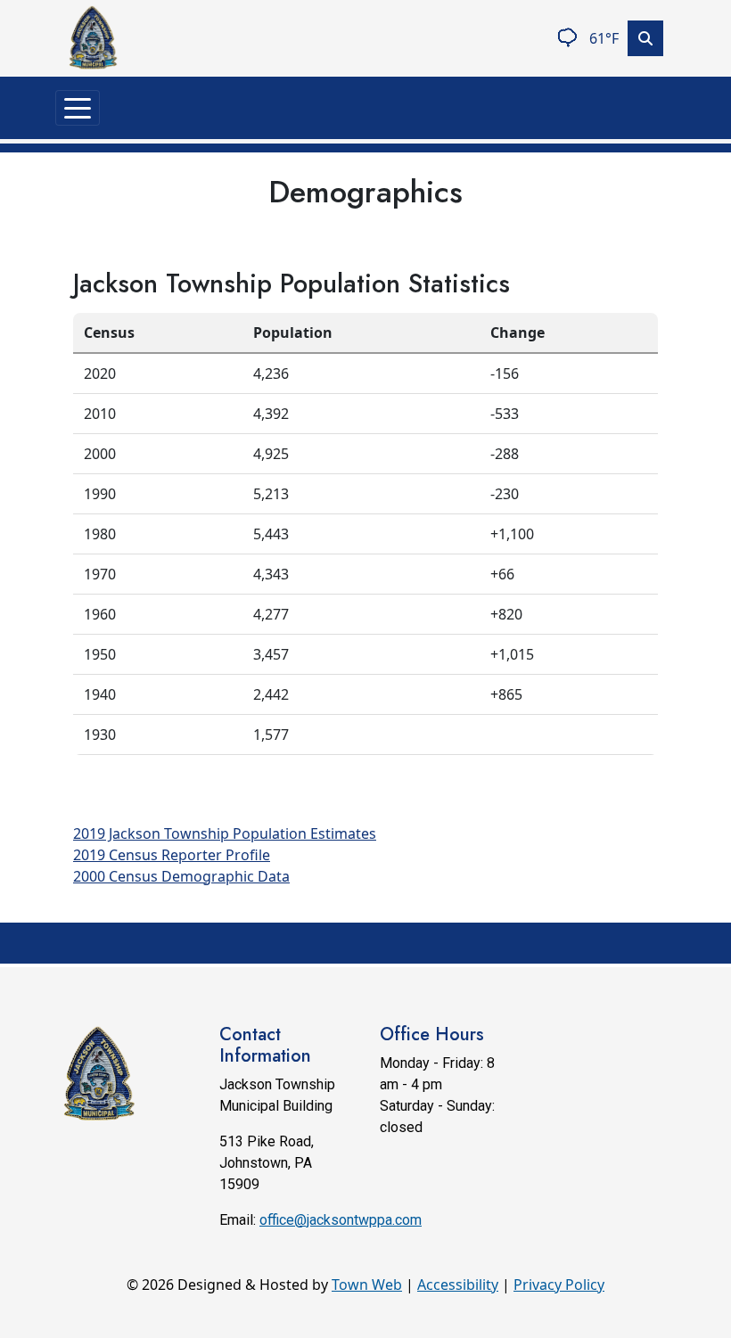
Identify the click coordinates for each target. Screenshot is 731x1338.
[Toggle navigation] (77, 108)
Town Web (367, 1284)
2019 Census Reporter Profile (171, 855)
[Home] (92, 38)
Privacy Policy (558, 1284)
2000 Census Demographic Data (181, 876)
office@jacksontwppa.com (340, 1219)
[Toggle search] (645, 38)
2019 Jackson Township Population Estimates (224, 833)
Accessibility (457, 1284)
